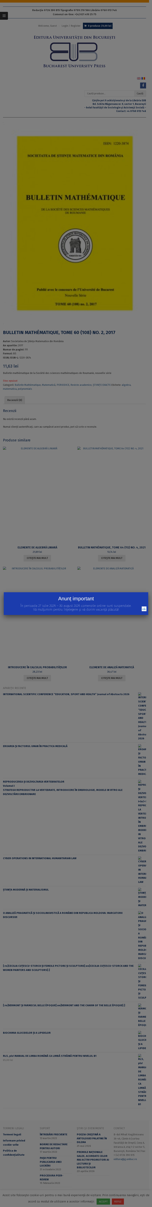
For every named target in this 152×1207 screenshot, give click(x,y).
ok (144, 609)
